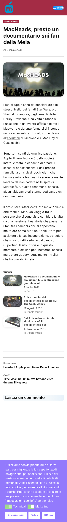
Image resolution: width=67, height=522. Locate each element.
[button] (8, 507)
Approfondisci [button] (44, 500)
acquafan (13, 138)
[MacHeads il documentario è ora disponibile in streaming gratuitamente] (12, 281)
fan (7, 105)
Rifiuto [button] (48, 515)
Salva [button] (34, 515)
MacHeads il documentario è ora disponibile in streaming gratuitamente (42, 280)
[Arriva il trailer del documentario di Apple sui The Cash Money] (12, 302)
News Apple (11, 21)
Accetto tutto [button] (16, 515)
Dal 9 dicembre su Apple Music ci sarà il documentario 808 (39, 321)
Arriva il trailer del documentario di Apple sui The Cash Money (40, 300)
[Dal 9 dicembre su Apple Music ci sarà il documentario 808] (12, 323)
